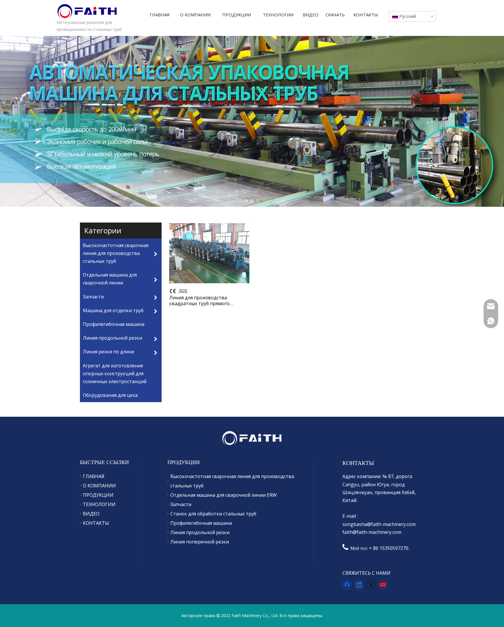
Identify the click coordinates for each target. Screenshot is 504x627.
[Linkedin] (359, 585)
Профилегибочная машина (201, 523)
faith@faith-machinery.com (371, 532)
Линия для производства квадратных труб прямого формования (199, 300)
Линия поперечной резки (199, 542)
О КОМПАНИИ (99, 485)
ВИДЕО (91, 513)
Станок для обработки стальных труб (213, 513)
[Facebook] (347, 585)
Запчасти (180, 504)
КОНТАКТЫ (96, 523)
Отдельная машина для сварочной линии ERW (223, 495)
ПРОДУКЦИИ (98, 495)
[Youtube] (383, 585)
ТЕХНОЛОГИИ (99, 504)
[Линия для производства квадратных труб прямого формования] (209, 252)
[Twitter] (371, 585)
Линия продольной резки (200, 532)
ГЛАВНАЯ (93, 476)
